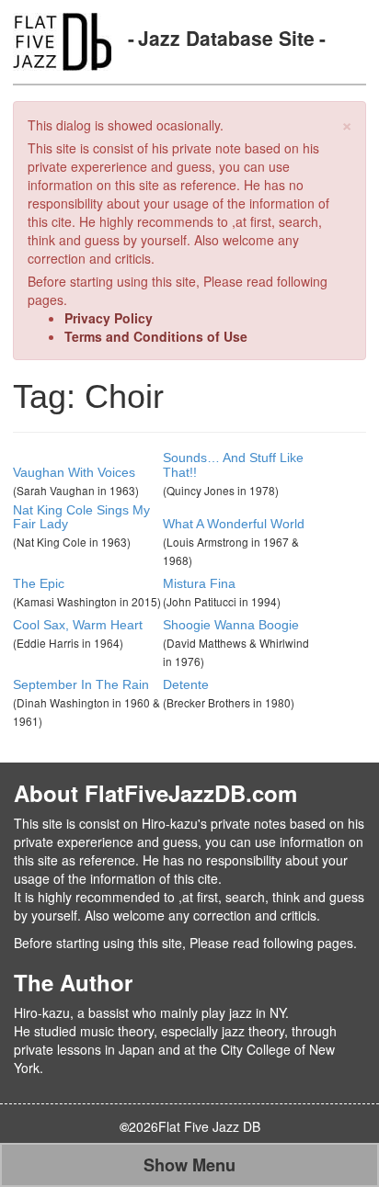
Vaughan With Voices (74, 472)
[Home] (62, 39)
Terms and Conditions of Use (155, 336)
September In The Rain (81, 684)
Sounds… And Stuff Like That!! (233, 464)
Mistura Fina (199, 583)
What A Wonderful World (233, 523)
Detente (186, 684)
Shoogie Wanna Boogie (231, 624)
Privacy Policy (108, 318)
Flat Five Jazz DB (209, 1126)
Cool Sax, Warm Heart (78, 624)
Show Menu (189, 1165)
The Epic (38, 583)
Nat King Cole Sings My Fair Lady (81, 517)
